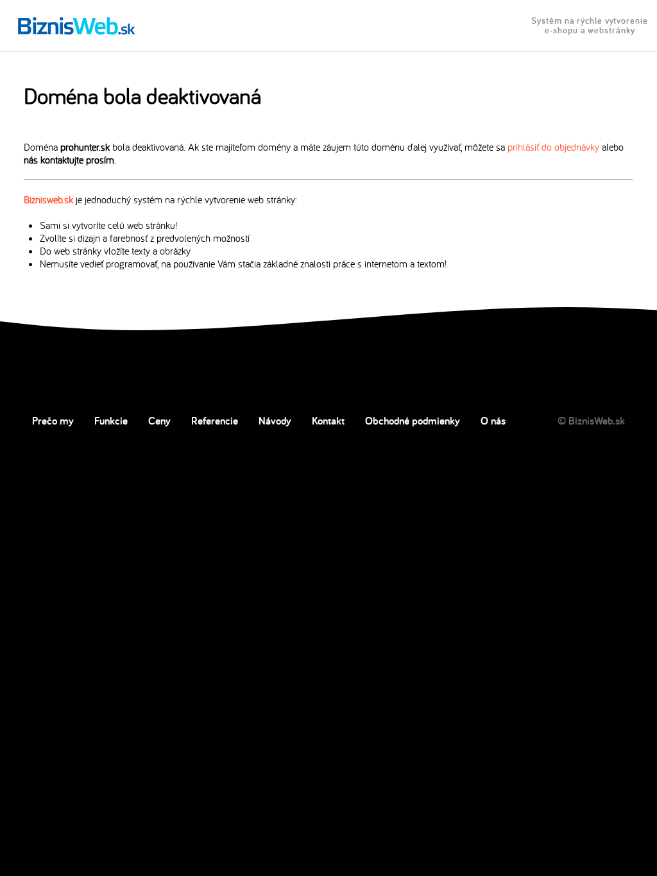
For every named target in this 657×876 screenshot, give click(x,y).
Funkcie (111, 421)
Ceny (159, 421)
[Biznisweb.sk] (76, 25)
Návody (275, 421)
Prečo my (53, 421)
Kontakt (328, 421)
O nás (493, 421)
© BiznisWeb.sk (591, 421)
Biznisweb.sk (48, 199)
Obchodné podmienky (412, 421)
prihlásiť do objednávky (553, 146)
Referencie (214, 421)
